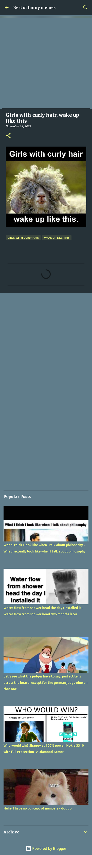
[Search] (85, 7)
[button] (8, 136)
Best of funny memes (34, 7)
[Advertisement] (46, 63)
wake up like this (57, 237)
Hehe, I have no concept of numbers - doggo (38, 808)
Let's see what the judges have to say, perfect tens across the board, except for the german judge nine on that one (46, 682)
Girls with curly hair (23, 237)
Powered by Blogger (48, 848)
